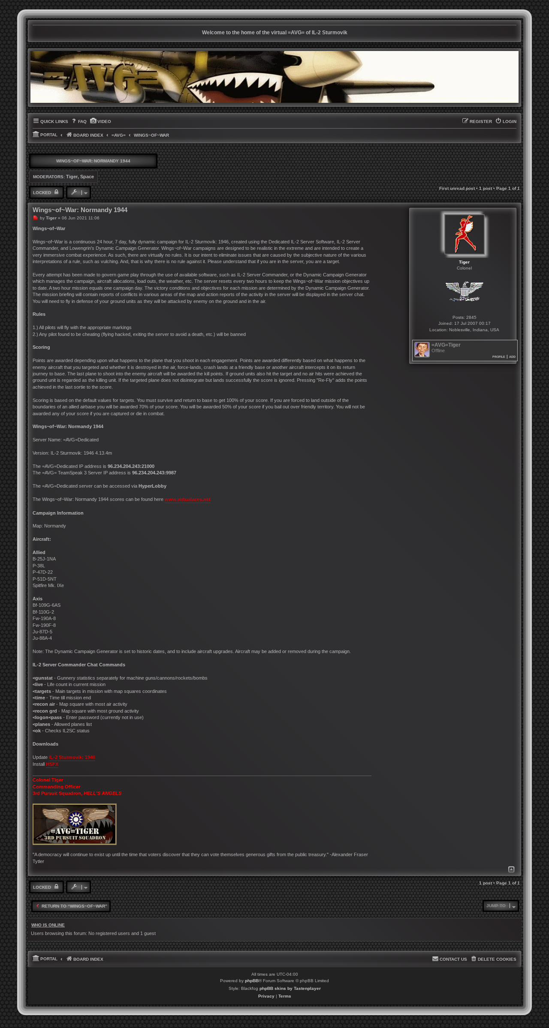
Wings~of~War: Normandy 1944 (93, 161)
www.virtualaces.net (188, 499)
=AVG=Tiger (446, 345)
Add (512, 356)
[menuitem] (78, 122)
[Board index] (274, 77)
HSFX (52, 764)
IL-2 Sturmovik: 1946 (72, 757)
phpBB (252, 980)
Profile (498, 356)
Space (87, 176)
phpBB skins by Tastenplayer (290, 988)
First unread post (457, 188)
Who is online (48, 925)
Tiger (72, 176)
